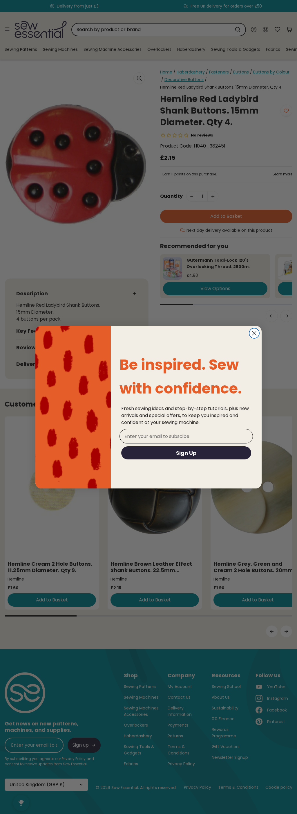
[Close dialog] (254, 333)
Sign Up (186, 453)
